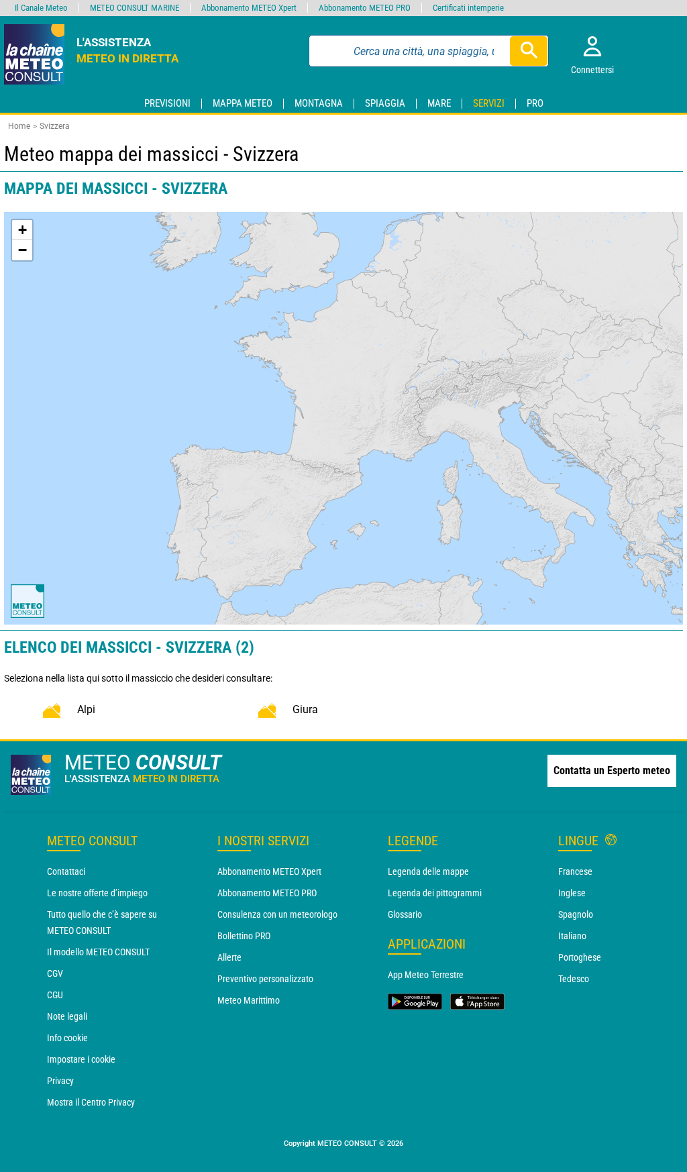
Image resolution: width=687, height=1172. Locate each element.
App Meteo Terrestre (426, 974)
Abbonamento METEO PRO (267, 893)
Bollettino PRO (243, 935)
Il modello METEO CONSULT (98, 952)
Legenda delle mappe (428, 871)
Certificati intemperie (468, 8)
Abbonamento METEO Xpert (269, 871)
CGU (55, 995)
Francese (575, 871)
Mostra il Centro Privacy (91, 1102)
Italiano (572, 935)
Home (19, 126)
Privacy (60, 1080)
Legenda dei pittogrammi (435, 893)
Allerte (229, 957)
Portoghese (579, 957)
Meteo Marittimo (248, 1000)
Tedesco (573, 978)
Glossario (405, 914)
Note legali (67, 1016)
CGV (55, 973)
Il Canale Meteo (41, 8)
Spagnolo (575, 914)
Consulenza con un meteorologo (277, 914)
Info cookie (67, 1037)
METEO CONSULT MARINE (134, 8)
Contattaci (66, 871)
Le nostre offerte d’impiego (97, 893)
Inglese (572, 893)
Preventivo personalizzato (265, 978)
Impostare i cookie (81, 1059)
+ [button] (22, 229)
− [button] (22, 250)
